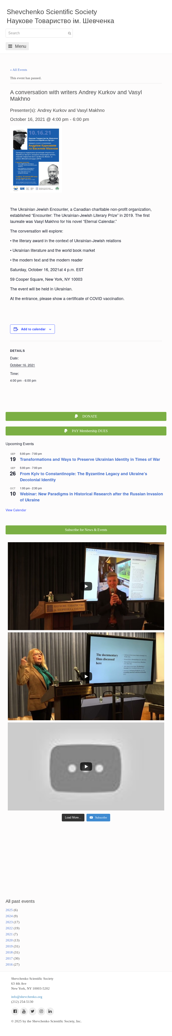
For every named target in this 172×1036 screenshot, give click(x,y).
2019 (9, 946)
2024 (9, 916)
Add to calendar (33, 329)
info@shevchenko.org (26, 997)
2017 (9, 958)
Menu (20, 46)
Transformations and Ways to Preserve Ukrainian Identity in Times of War (90, 459)
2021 (9, 934)
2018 (9, 952)
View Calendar (16, 510)
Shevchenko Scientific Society (52, 11)
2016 (9, 964)
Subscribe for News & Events (86, 530)
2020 (9, 940)
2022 (9, 928)
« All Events (18, 70)
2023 (9, 922)
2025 (9, 910)
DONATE (89, 416)
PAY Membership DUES (90, 431)
